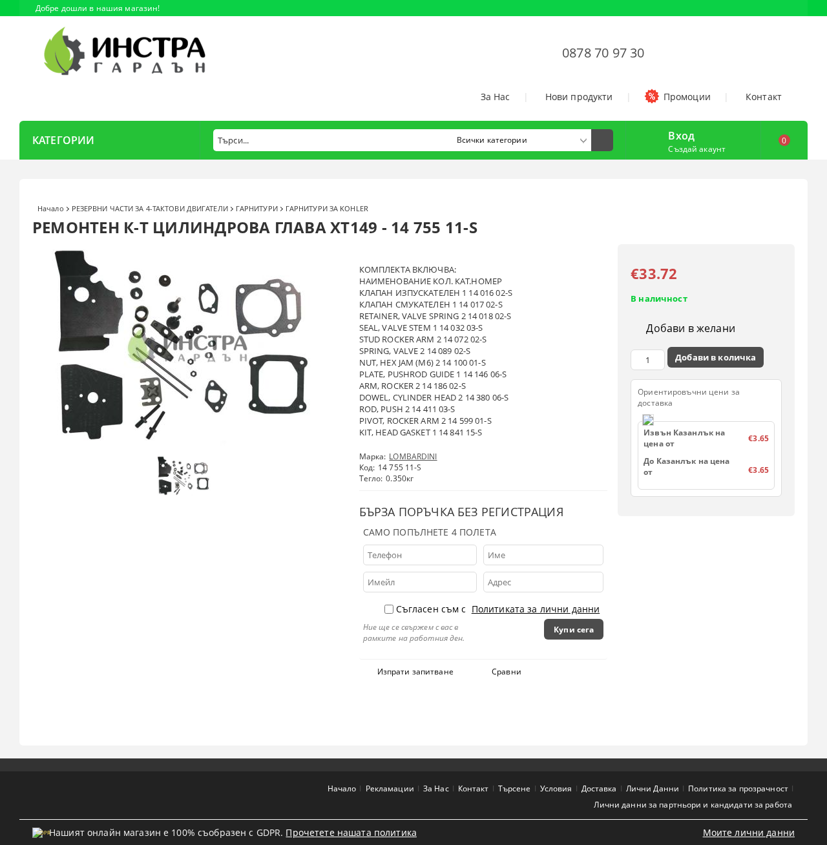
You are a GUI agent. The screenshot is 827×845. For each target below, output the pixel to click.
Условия (556, 788)
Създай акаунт (697, 148)
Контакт (764, 96)
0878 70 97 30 (603, 52)
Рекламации (390, 788)
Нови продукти (579, 96)
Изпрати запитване (415, 671)
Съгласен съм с (498, 609)
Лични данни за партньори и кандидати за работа (693, 804)
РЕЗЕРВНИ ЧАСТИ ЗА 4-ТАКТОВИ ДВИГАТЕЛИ (150, 208)
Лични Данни (652, 788)
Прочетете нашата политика (351, 832)
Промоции (687, 96)
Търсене (514, 788)
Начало (50, 208)
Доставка (599, 788)
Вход (681, 134)
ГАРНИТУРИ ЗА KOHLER (327, 208)
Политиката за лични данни (536, 609)
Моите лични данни (749, 832)
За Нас (495, 96)
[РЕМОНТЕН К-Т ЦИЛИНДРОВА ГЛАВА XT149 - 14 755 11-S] (187, 443)
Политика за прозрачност (738, 788)
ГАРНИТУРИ (257, 208)
